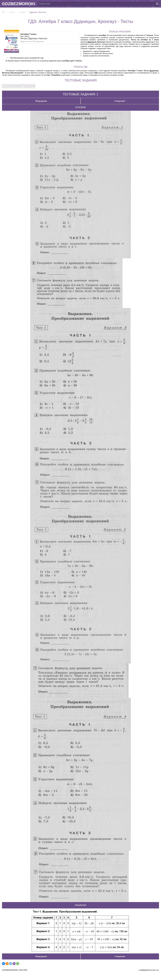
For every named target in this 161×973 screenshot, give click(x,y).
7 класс (12, 12)
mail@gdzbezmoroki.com (149, 970)
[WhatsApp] (17, 963)
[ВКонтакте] (3, 963)
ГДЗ (3, 12)
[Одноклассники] (7, 963)
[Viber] (14, 963)
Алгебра (22, 12)
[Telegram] (10, 963)
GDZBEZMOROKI (18, 4)
